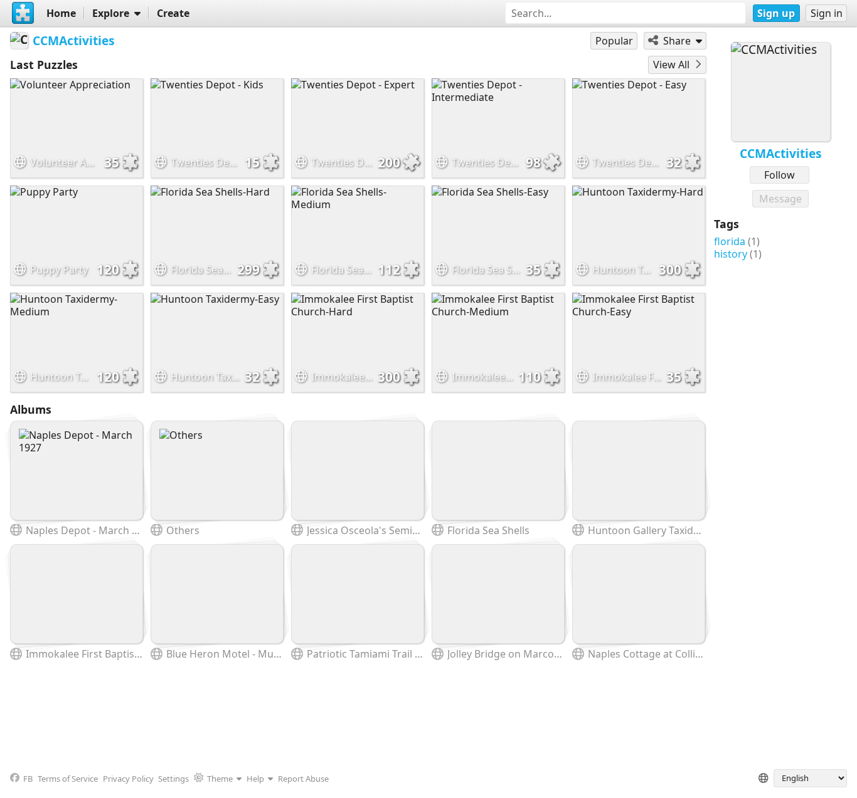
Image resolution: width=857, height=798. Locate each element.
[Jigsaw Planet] (23, 13)
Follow (779, 175)
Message (780, 199)
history (730, 254)
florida (729, 241)
